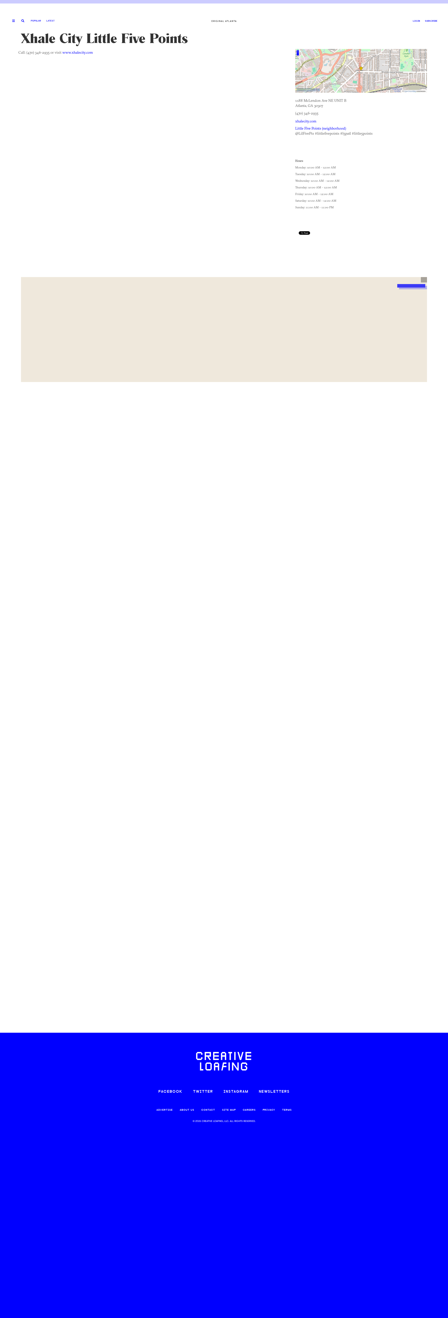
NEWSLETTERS (274, 1092)
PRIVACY (269, 1110)
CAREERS (249, 1110)
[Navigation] (12, 21)
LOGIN (416, 21)
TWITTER (203, 1092)
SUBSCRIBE (431, 21)
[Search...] (23, 21)
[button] (424, 280)
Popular (36, 21)
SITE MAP (229, 1110)
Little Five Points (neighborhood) (320, 128)
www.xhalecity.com (77, 52)
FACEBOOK (170, 1092)
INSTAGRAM (235, 1092)
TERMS (287, 1110)
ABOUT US (187, 1110)
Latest (50, 21)
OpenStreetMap (410, 91)
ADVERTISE (164, 1110)
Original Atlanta (224, 21)
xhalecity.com (305, 121)
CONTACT (208, 1110)
